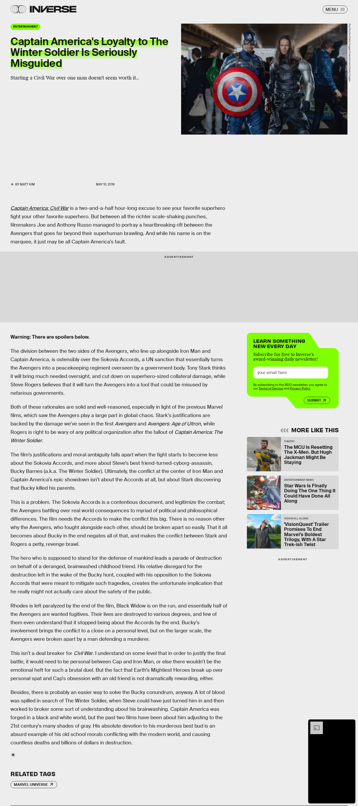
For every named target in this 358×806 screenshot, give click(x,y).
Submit (314, 400)
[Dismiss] (349, 724)
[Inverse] (53, 9)
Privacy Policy (300, 389)
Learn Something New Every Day (279, 343)
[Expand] (314, 724)
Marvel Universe (31, 784)
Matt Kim (27, 184)
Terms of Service (271, 389)
